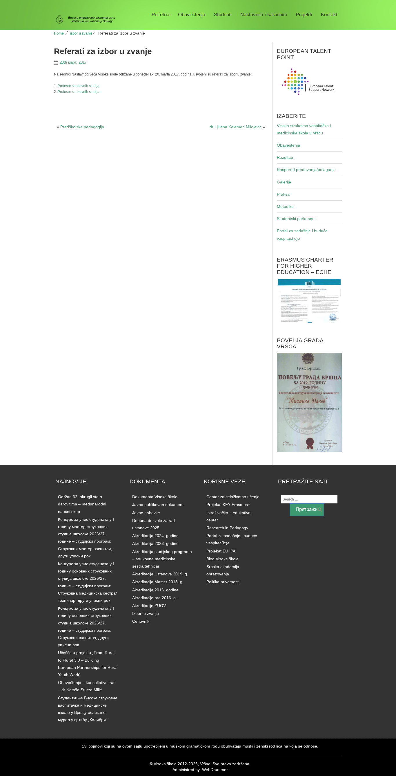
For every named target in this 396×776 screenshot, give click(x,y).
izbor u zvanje (81, 33)
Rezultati (285, 157)
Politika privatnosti (222, 581)
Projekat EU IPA (220, 551)
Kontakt (329, 14)
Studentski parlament (296, 218)
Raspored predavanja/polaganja (306, 169)
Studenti (223, 14)
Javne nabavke (146, 512)
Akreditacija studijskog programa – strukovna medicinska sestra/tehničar (162, 558)
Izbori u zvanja (145, 613)
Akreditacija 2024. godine (155, 535)
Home (59, 33)
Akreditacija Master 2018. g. (158, 581)
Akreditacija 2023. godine (155, 543)
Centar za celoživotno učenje (232, 496)
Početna (160, 14)
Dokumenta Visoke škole (154, 496)
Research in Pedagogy (227, 527)
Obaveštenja (191, 14)
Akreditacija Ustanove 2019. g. (160, 574)
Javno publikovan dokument (158, 504)
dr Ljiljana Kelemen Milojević (235, 127)
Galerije (284, 182)
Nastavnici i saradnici (263, 14)
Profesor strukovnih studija (78, 86)
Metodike (285, 206)
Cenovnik (140, 621)
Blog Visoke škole (222, 559)
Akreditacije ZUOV (149, 605)
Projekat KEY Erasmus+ (228, 504)
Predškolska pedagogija (82, 127)
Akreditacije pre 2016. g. (154, 597)
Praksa (283, 194)
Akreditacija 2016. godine (155, 590)
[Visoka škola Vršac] (87, 19)
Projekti (304, 14)
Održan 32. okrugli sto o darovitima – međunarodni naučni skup (82, 504)
